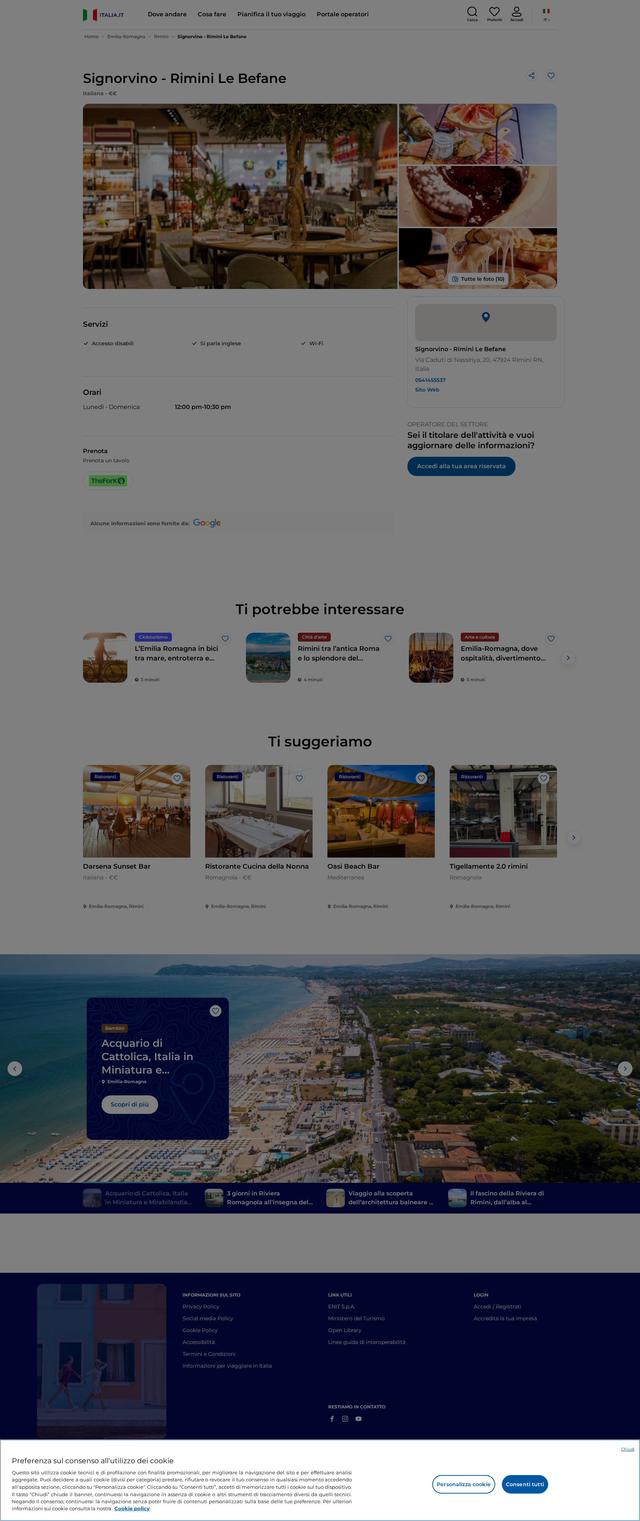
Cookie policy (132, 1508)
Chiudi (627, 1449)
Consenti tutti (525, 1484)
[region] (320, 1480)
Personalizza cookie (464, 1484)
